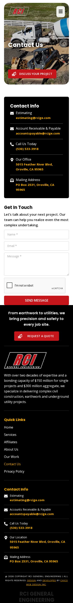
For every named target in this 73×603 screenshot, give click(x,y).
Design (31, 580)
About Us (11, 449)
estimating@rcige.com (33, 118)
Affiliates (10, 442)
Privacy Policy (14, 471)
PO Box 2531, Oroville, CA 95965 (34, 561)
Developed (49, 580)
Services (10, 434)
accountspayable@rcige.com (38, 133)
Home (8, 427)
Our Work (11, 456)
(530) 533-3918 (27, 149)
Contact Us (12, 464)
